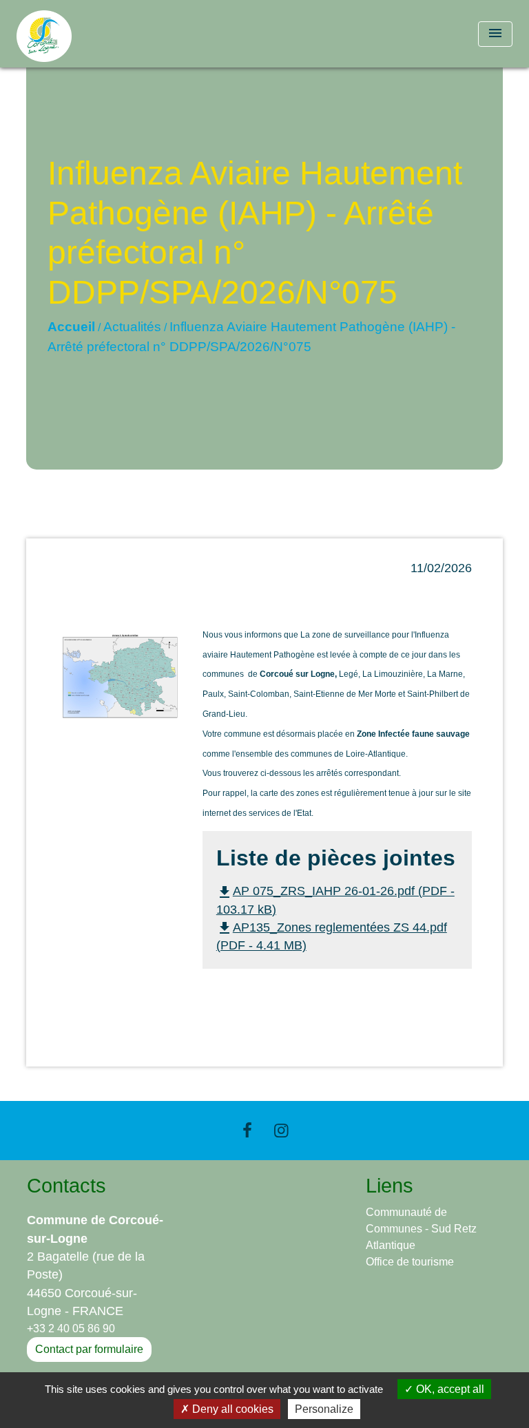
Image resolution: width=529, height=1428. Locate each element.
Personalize (324, 1409)
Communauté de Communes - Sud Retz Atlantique (421, 1228)
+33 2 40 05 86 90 (71, 1328)
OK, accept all (448, 1389)
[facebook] (247, 1130)
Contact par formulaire (89, 1349)
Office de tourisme (410, 1262)
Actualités (132, 326)
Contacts (66, 1186)
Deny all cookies (231, 1409)
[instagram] (281, 1130)
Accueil (71, 326)
